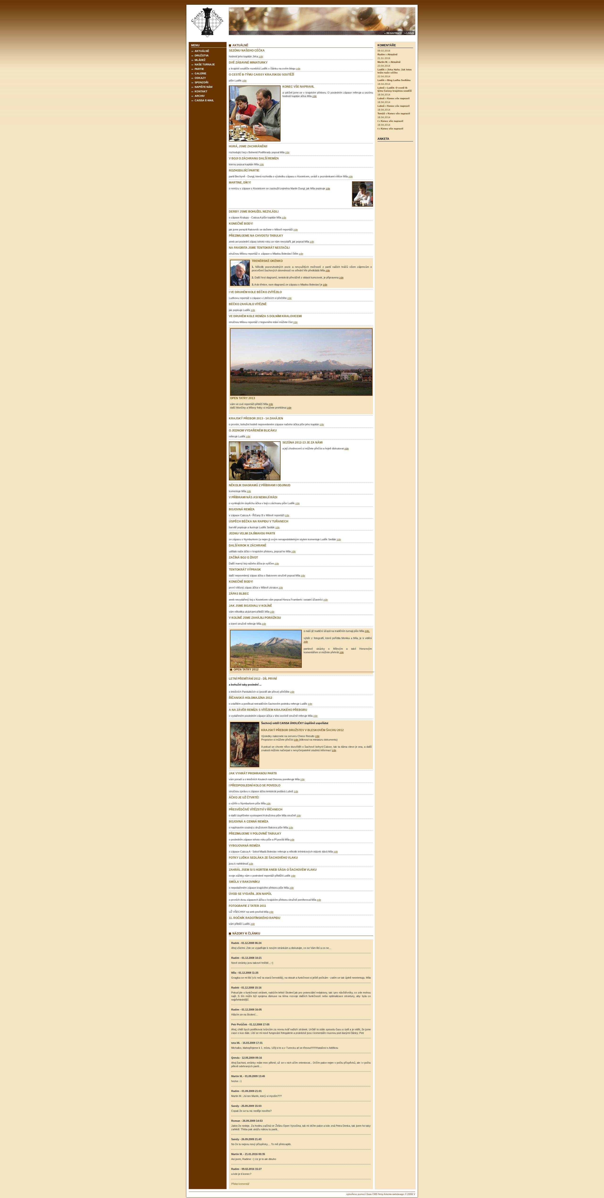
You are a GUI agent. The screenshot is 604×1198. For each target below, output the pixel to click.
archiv (200, 95)
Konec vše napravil (398, 98)
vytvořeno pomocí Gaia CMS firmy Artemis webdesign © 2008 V (380, 1194)
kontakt (201, 91)
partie (199, 69)
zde (261, 56)
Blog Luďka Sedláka (399, 80)
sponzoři (201, 82)
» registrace (393, 33)
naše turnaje (205, 64)
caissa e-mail (204, 100)
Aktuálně (392, 54)
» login (409, 33)
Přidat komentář (240, 1183)
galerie (200, 73)
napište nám (203, 86)
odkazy (200, 78)
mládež (200, 60)
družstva (202, 55)
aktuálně (202, 51)
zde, (367, 631)
